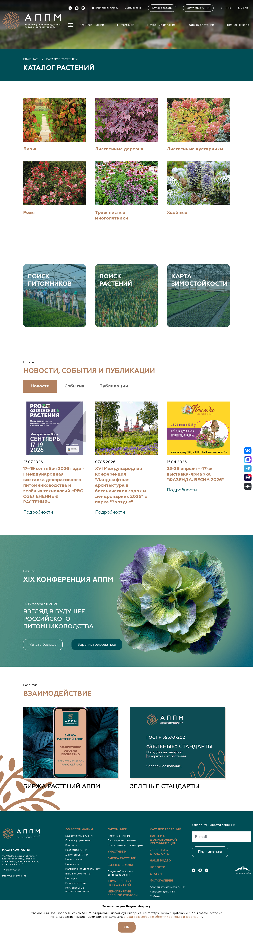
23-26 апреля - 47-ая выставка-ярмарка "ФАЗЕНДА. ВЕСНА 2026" (195, 474)
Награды (71, 878)
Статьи (156, 874)
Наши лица (72, 864)
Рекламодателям (76, 883)
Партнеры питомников (122, 840)
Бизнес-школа (120, 865)
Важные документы (78, 873)
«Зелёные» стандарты (159, 852)
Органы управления (78, 840)
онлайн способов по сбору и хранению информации (163, 916)
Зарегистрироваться (97, 644)
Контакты (71, 845)
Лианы (31, 149)
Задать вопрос (133, 8)
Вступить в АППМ (198, 8)
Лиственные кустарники (195, 149)
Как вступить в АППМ (79, 836)
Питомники (125, 25)
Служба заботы (162, 8)
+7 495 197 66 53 (11, 870)
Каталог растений (62, 59)
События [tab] (74, 386)
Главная (30, 59)
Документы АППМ (76, 855)
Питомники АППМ (119, 836)
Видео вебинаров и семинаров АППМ (120, 873)
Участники (117, 851)
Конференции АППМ (163, 891)
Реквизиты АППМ (76, 850)
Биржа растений (201, 25)
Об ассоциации (79, 829)
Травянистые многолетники (111, 215)
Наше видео (160, 860)
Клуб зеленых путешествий (120, 883)
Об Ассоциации (92, 25)
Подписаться (210, 852)
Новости (157, 867)
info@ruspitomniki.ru (14, 876)
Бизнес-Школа (238, 25)
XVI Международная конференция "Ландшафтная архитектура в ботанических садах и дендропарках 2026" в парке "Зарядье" (121, 485)
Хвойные (177, 212)
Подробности (38, 512)
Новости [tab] (40, 386)
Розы (29, 212)
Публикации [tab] (113, 386)
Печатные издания (161, 25)
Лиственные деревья (119, 149)
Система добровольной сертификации (163, 840)
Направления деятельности (83, 869)
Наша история (74, 859)
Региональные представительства (77, 889)
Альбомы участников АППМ (167, 887)
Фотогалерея (161, 880)
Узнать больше (42, 644)
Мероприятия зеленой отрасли (123, 893)
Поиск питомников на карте (125, 845)
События (155, 896)
